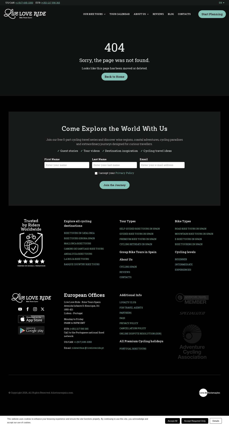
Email (144, 159)
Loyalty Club (127, 302)
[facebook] (27, 309)
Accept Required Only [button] (195, 421)
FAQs (122, 318)
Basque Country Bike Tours (82, 264)
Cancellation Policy (132, 328)
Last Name (99, 159)
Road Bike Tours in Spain (190, 228)
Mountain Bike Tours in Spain (194, 233)
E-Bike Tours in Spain (188, 239)
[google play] (31, 330)
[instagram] (35, 309)
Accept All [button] (172, 421)
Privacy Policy (124, 173)
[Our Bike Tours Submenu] (105, 14)
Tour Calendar (120, 14)
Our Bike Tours (93, 14)
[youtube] (20, 309)
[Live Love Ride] (25, 14)
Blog (171, 14)
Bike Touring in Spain (189, 244)
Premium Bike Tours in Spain (137, 239)
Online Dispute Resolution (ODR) (140, 333)
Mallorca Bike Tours (77, 243)
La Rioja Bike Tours (76, 259)
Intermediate (184, 264)
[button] (221, 3)
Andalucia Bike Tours (78, 253)
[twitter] (42, 309)
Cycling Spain (128, 266)
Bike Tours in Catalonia (79, 233)
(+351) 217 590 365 (50, 2)
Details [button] (215, 421)
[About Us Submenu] (148, 14)
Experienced (183, 269)
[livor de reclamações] (209, 392)
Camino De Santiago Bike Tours (84, 248)
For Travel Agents (131, 307)
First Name (52, 159)
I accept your (116, 173)
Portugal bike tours (132, 348)
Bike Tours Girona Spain (79, 238)
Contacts (184, 14)
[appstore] (31, 319)
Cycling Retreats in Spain (135, 244)
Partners (125, 312)
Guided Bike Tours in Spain (136, 233)
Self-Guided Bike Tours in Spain (139, 228)
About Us (140, 14)
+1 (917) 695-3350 (24, 2)
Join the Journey (114, 185)
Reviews (158, 14)
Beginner (181, 259)
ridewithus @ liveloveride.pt (88, 347)
